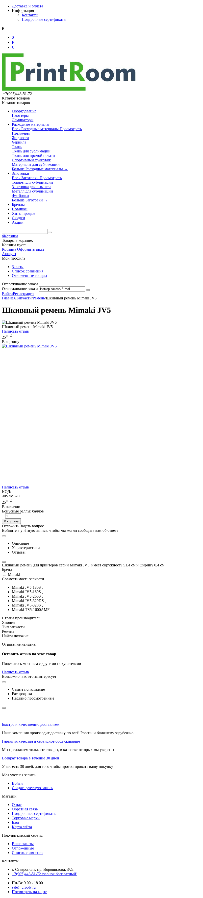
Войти (7, 293)
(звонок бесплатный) (44, 874)
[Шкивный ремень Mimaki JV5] (29, 346)
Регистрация (23, 293)
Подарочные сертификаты (44, 19)
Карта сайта (22, 827)
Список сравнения (27, 271)
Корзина (9, 249)
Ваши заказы (23, 844)
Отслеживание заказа (20, 289)
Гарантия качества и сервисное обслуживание (41, 741)
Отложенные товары (29, 275)
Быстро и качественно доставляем (30, 724)
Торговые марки (26, 818)
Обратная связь (25, 809)
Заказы (18, 267)
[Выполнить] (88, 290)
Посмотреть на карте (29, 892)
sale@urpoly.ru (24, 887)
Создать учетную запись (32, 788)
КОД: (6, 491)
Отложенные (23, 848)
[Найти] (50, 232)
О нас (17, 804)
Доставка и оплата (27, 6)
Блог (16, 822)
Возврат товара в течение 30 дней (30, 758)
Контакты (30, 15)
